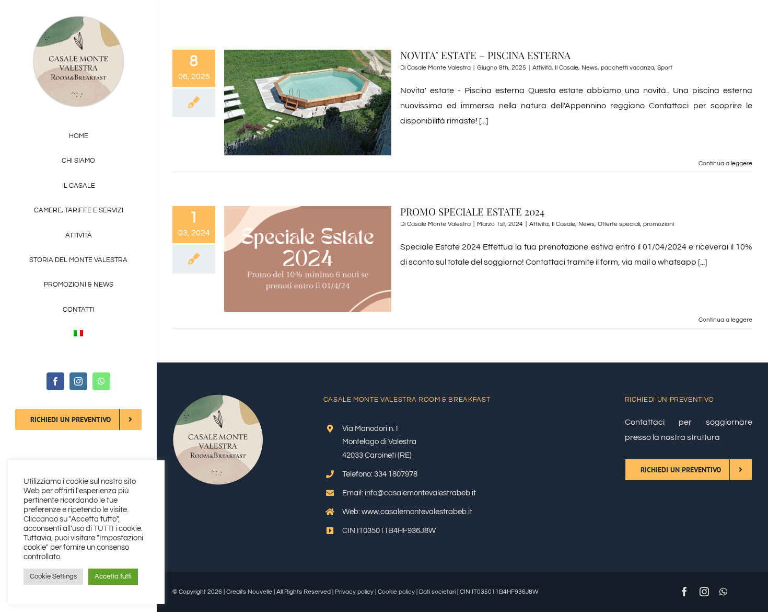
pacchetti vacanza (627, 67)
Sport (664, 67)
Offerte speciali (619, 224)
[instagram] (78, 381)
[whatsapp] (101, 381)
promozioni (658, 224)
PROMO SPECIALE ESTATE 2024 (472, 211)
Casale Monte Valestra (439, 67)
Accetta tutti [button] (113, 576)
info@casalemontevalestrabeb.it (420, 493)
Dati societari (437, 591)
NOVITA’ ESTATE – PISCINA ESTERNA (485, 55)
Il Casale (566, 67)
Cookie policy (396, 591)
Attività (542, 67)
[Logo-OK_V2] (78, 20)
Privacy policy (354, 591)
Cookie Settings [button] (53, 576)
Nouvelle (260, 591)
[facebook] (55, 381)
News (589, 67)
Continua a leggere (725, 163)
